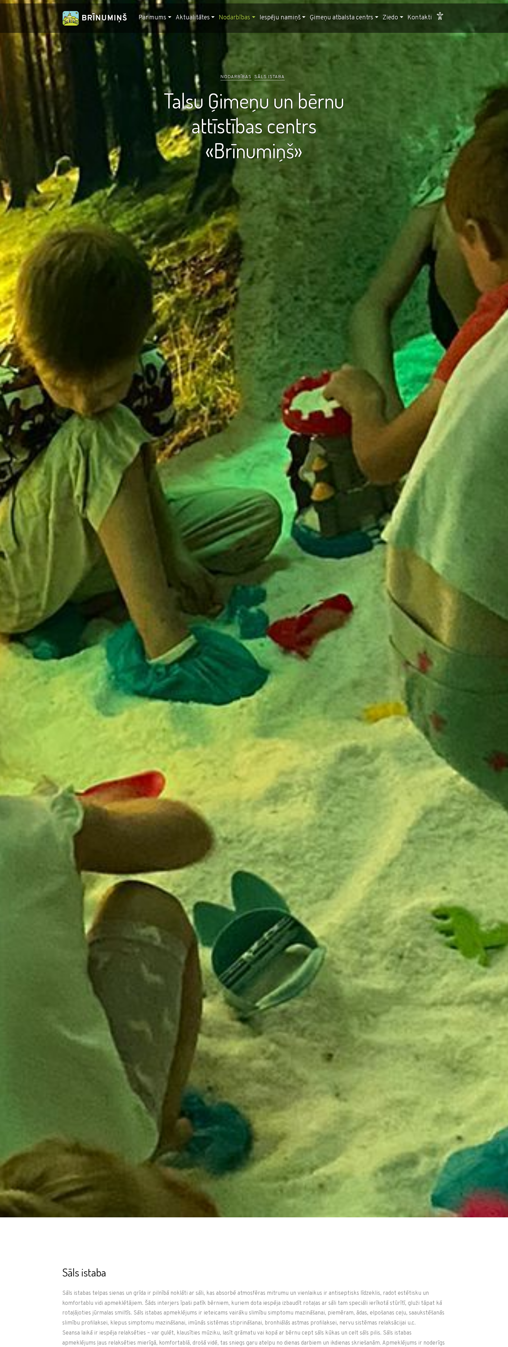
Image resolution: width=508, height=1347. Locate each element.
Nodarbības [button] (234, 18)
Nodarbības (236, 77)
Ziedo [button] (390, 18)
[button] (440, 18)
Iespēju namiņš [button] (280, 18)
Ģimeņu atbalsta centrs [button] (341, 18)
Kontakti (419, 18)
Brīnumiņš (103, 18)
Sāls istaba (269, 77)
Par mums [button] (152, 18)
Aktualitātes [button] (193, 18)
